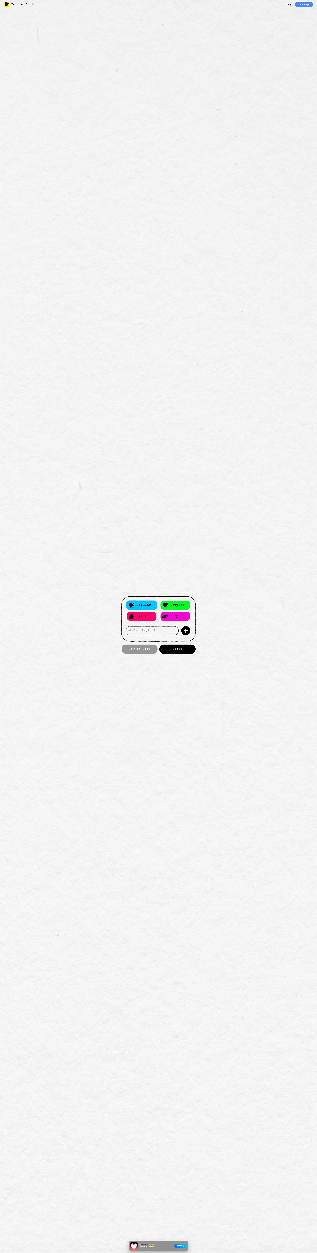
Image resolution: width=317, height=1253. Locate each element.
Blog (288, 4)
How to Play (139, 649)
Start (177, 649)
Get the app (304, 4)
